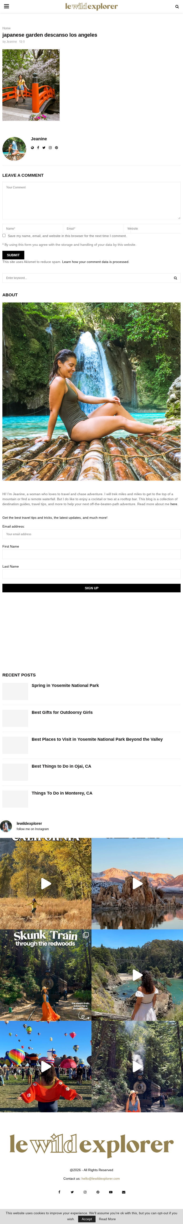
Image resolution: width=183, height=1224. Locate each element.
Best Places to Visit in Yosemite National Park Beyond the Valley (97, 739)
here (173, 504)
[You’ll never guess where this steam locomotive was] (137, 1066)
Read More (107, 1219)
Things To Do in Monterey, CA (62, 793)
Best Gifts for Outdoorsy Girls (62, 712)
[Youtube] (111, 1192)
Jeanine (11, 41)
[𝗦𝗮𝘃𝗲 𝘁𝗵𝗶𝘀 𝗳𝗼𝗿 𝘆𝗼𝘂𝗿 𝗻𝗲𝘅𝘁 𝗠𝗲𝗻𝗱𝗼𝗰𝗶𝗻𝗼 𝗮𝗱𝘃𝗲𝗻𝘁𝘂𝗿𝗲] (137, 975)
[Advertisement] (38, 631)
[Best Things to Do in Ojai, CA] (15, 772)
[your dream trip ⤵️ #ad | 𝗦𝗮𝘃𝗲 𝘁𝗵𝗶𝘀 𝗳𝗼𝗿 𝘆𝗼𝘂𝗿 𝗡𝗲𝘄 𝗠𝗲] (46, 1066)
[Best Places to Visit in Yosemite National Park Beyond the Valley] (15, 745)
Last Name (10, 566)
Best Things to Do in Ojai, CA (61, 766)
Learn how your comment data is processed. (95, 262)
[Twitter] (72, 1192)
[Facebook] (59, 1192)
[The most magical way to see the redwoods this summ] (46, 975)
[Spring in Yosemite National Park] (15, 691)
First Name (10, 546)
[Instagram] (85, 1192)
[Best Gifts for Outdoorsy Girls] (15, 718)
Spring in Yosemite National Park (65, 685)
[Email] (123, 1192)
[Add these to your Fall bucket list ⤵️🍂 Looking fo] (46, 883)
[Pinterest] (98, 1192)
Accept (87, 1219)
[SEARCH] (175, 278)
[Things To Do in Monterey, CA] (15, 799)
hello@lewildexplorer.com (100, 1178)
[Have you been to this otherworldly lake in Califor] (137, 883)
